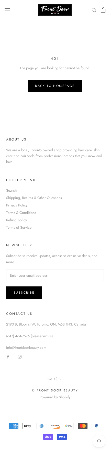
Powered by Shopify (55, 397)
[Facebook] (8, 356)
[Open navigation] (7, 10)
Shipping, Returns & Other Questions (34, 197)
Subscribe (24, 292)
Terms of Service (18, 227)
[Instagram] (19, 356)
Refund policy (16, 220)
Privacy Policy (16, 205)
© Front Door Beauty (55, 390)
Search (11, 190)
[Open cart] (103, 10)
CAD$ (53, 379)
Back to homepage (55, 86)
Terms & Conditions (21, 212)
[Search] (94, 10)
